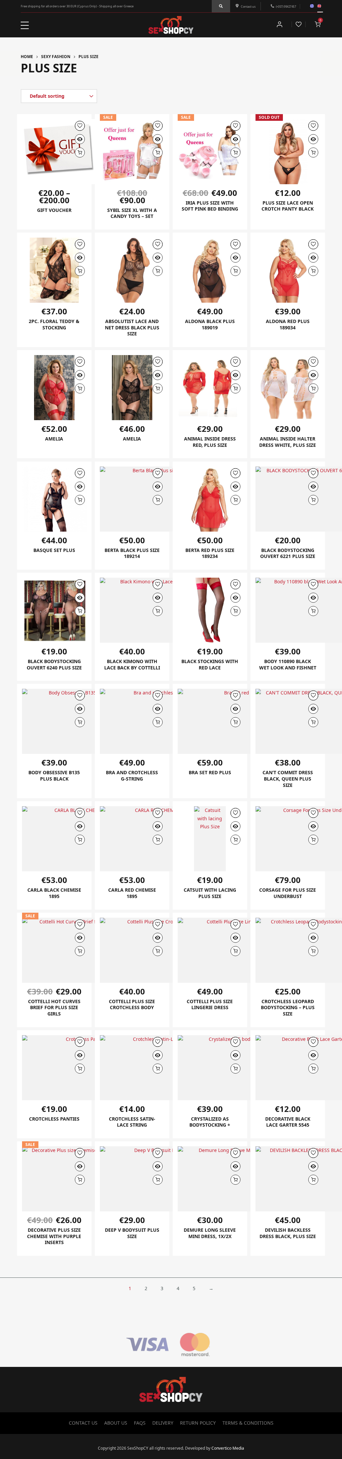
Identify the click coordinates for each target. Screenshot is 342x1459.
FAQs (140, 1423)
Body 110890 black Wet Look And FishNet (287, 664)
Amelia (54, 438)
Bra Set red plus (210, 772)
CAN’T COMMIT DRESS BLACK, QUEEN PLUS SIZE (288, 778)
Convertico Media (227, 1448)
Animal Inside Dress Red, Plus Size (210, 441)
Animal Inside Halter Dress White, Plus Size (287, 441)
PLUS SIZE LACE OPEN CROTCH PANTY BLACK (288, 206)
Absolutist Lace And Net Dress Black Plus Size (132, 327)
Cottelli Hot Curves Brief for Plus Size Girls (54, 1007)
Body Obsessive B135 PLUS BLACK (54, 775)
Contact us (248, 6)
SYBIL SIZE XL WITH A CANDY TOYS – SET (132, 213)
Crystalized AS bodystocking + (209, 1122)
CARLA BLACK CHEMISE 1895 (54, 893)
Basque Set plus (54, 550)
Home (27, 56)
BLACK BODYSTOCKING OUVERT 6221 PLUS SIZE (287, 553)
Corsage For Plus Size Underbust (287, 893)
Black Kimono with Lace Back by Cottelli (132, 664)
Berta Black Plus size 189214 (132, 553)
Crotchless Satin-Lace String (132, 1122)
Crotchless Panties (54, 1119)
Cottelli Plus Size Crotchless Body (132, 1004)
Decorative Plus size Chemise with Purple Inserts (54, 1236)
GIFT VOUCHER (54, 210)
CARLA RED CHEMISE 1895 (132, 893)
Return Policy (198, 1423)
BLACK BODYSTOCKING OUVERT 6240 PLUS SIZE (54, 664)
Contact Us (83, 1423)
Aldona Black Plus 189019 (210, 324)
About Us (115, 1423)
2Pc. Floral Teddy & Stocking (54, 324)
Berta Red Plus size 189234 (209, 553)
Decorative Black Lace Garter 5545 (287, 1122)
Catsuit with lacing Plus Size (210, 893)
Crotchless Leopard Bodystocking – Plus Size (288, 1007)
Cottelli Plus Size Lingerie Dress (210, 1004)
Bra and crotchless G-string (132, 775)
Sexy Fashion (55, 56)
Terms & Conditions (248, 1423)
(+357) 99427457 (286, 6)
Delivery (162, 1423)
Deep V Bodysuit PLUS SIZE (132, 1233)
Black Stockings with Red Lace (209, 664)
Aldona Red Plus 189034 (288, 324)
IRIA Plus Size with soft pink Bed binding (210, 206)
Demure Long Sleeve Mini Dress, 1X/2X (210, 1233)
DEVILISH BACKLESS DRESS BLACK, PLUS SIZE (288, 1233)
